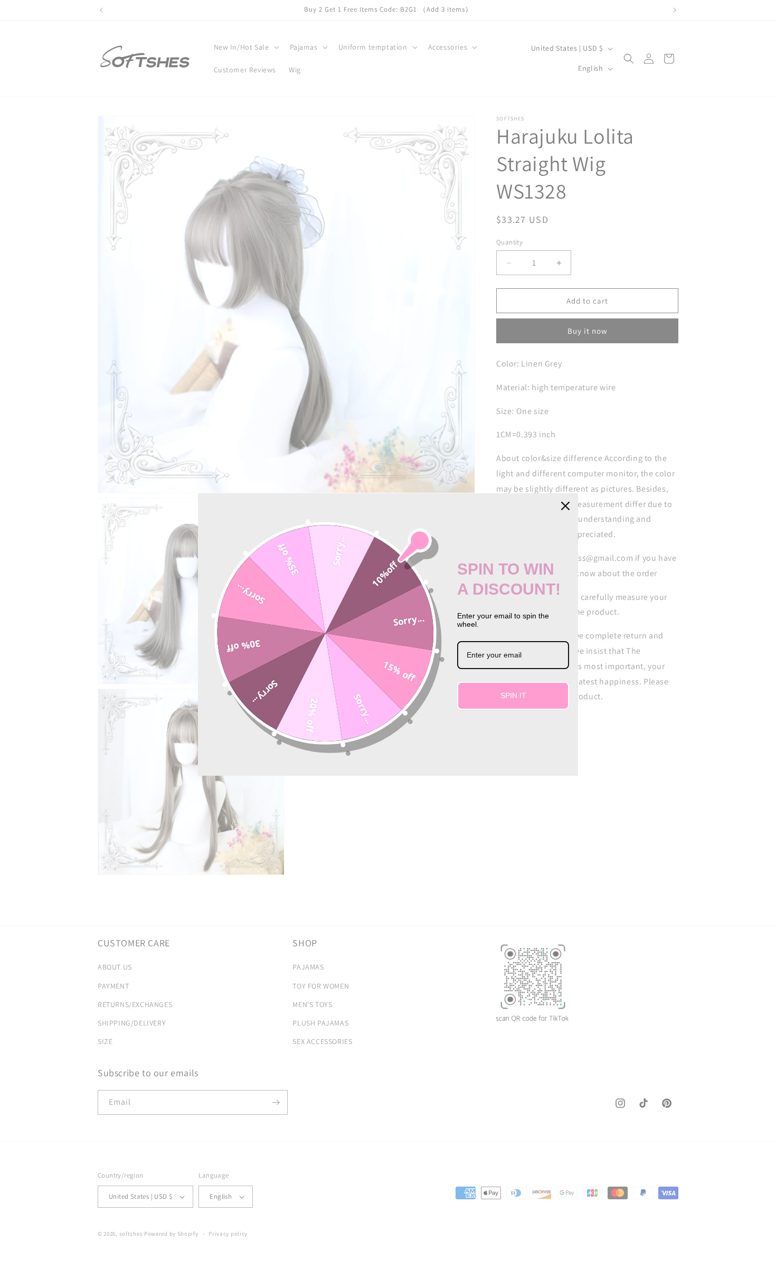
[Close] (565, 506)
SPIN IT (513, 695)
